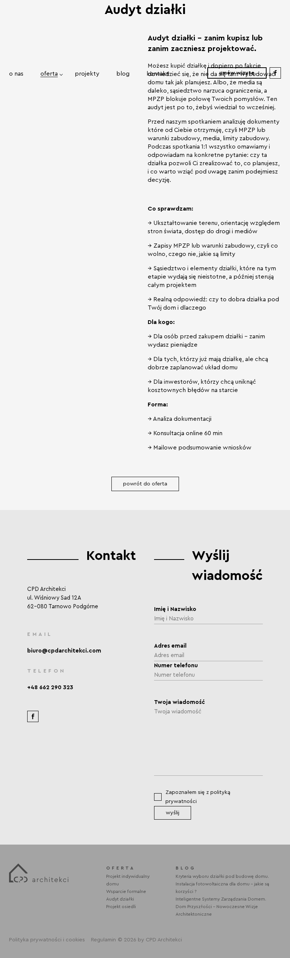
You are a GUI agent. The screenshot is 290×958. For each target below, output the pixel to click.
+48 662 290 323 (50, 687)
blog (123, 74)
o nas (16, 74)
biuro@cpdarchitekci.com (64, 651)
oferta (49, 74)
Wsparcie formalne (126, 891)
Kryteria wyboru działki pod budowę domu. (222, 876)
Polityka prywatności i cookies (47, 939)
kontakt (158, 74)
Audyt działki (120, 899)
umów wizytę (237, 73)
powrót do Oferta (145, 484)
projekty (87, 74)
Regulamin (103, 939)
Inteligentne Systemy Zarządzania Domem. (221, 899)
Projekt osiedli (121, 906)
